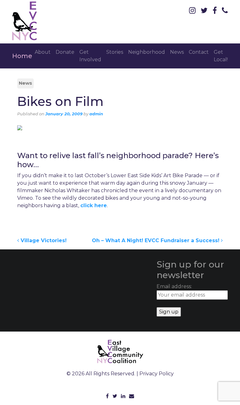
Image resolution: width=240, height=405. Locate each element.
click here (93, 205)
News (177, 52)
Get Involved (90, 55)
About (43, 52)
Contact (199, 52)
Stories (114, 52)
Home (22, 56)
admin (96, 114)
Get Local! (221, 55)
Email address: (174, 286)
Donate (65, 52)
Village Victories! (43, 240)
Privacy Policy (156, 374)
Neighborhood (146, 52)
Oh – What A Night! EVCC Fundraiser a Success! (156, 240)
